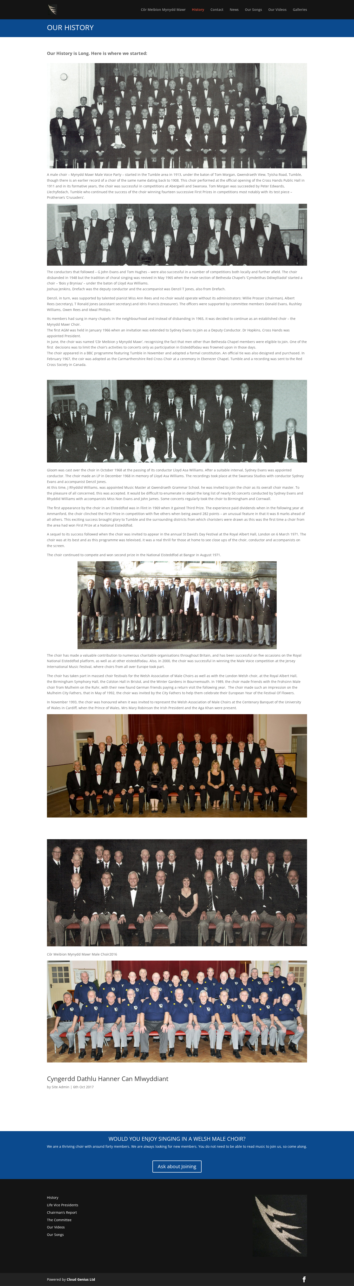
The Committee (59, 1220)
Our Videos (277, 10)
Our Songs (253, 10)
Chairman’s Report (62, 1212)
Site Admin (60, 1087)
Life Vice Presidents (62, 1205)
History (198, 10)
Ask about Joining (177, 1166)
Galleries (300, 10)
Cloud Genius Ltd (81, 1279)
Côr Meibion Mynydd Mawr (163, 10)
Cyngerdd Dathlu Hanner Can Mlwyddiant (107, 1078)
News (234, 10)
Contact (216, 10)
